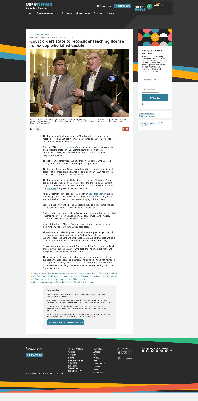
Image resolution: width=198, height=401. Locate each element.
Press (95, 355)
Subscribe (155, 98)
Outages (96, 352)
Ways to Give (84, 13)
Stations (96, 366)
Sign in (111, 13)
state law (51, 188)
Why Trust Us (98, 372)
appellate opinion (97, 193)
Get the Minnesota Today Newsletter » (65, 322)
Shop (95, 361)
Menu (30, 13)
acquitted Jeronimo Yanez (69, 147)
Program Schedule (147, 114)
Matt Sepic (34, 37)
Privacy (96, 358)
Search (99, 13)
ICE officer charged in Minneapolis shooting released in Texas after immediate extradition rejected (75, 276)
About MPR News (75, 349)
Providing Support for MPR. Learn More (151, 124)
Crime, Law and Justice (40, 34)
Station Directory (146, 116)
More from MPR (75, 371)
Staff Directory (99, 363)
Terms (144, 104)
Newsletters (98, 349)
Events (71, 358)
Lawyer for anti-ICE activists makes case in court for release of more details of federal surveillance (75, 273)
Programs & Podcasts (48, 13)
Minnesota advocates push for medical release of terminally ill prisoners (64, 282)
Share (125, 129)
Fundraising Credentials (73, 367)
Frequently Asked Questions (75, 362)
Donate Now (122, 6)
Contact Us (72, 355)
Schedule (68, 13)
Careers (71, 352)
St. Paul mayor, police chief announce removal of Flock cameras (59, 279)
